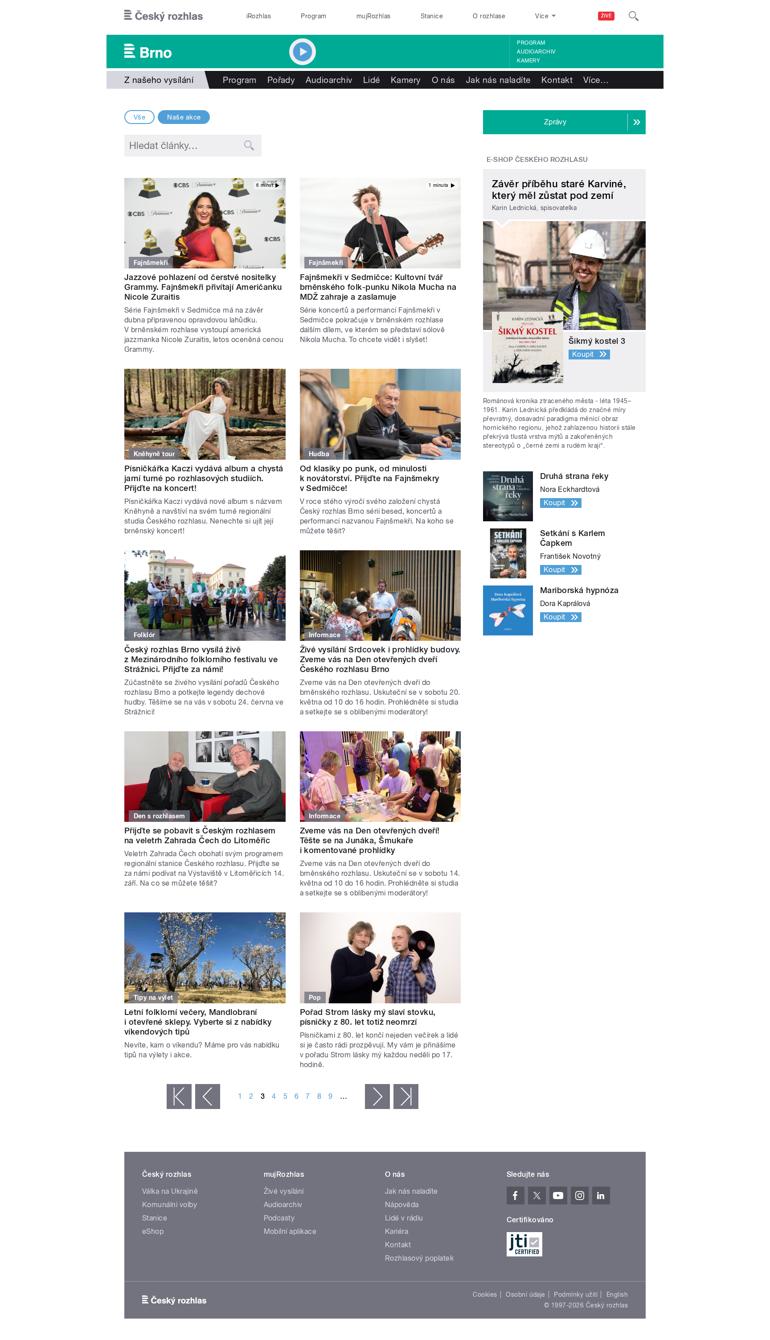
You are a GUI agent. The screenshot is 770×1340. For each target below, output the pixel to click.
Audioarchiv (536, 52)
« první (179, 1096)
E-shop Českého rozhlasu (537, 160)
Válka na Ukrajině (170, 1191)
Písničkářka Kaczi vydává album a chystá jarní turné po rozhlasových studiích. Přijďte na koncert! (203, 478)
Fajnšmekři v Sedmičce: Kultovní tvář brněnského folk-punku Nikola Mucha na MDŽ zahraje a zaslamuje (378, 286)
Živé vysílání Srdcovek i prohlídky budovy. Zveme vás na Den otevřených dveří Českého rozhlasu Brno (380, 659)
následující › (377, 1096)
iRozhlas (258, 16)
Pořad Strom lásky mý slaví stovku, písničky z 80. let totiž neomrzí (368, 1017)
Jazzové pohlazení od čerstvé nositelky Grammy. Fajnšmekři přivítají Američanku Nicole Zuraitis (203, 286)
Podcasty (279, 1218)
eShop (153, 1231)
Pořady (281, 80)
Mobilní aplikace (290, 1231)
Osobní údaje (525, 1294)
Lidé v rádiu (404, 1218)
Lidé (371, 80)
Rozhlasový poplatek (419, 1258)
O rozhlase (489, 16)
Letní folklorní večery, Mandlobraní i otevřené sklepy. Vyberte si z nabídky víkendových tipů (198, 1021)
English (617, 1294)
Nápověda (402, 1204)
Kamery (528, 61)
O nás (443, 80)
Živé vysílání (284, 1191)
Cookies (485, 1294)
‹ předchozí (207, 1096)
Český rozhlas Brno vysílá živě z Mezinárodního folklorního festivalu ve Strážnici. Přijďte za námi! (201, 659)
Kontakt (557, 80)
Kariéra (396, 1231)
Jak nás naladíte (498, 80)
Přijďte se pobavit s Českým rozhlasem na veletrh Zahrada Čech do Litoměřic (200, 835)
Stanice (432, 16)
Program (313, 16)
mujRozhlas (373, 16)
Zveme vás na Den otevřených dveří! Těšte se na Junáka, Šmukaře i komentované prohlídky (370, 840)
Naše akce (184, 117)
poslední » (405, 1096)
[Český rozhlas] (163, 16)
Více (596, 80)
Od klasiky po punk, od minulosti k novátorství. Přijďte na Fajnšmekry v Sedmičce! (369, 478)
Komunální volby (169, 1204)
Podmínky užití (576, 1294)
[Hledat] (634, 16)
